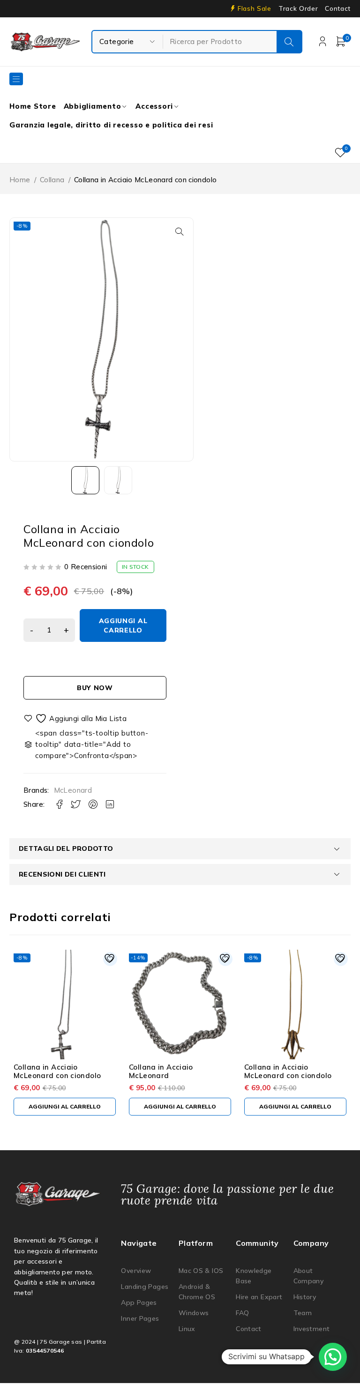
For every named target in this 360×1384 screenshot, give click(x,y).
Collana (52, 179)
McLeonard (73, 790)
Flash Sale (254, 8)
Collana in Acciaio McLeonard (161, 1071)
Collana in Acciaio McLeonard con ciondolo (57, 1071)
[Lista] (75, 718)
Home (19, 179)
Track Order (298, 8)
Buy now (95, 688)
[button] (179, 231)
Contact (338, 8)
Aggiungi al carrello (123, 625)
